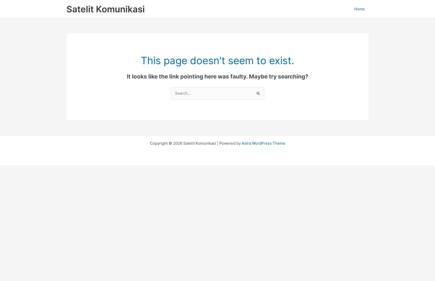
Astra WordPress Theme (263, 143)
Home (359, 9)
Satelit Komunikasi (105, 9)
